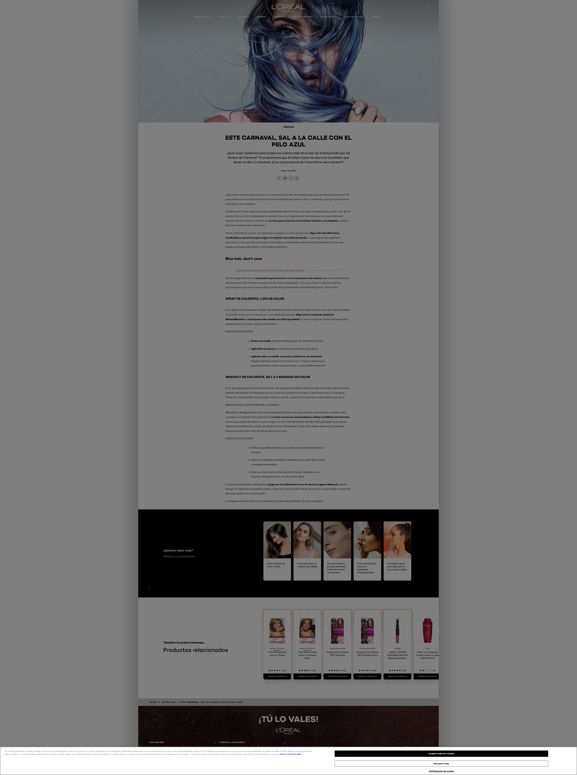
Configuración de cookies (441, 771)
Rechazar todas (441, 763)
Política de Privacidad (290, 754)
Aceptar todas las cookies (441, 753)
